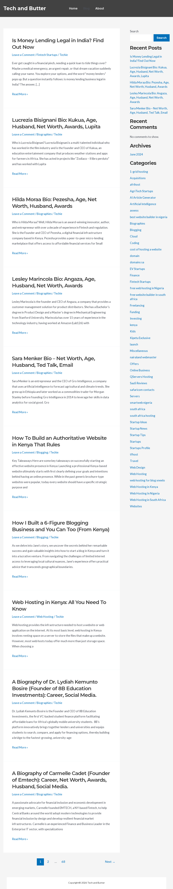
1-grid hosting (139, 171)
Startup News (138, 428)
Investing (136, 318)
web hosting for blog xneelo (147, 480)
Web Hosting (45, 616)
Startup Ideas (138, 422)
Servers (135, 396)
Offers (134, 364)
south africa (137, 409)
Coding (134, 243)
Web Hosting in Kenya (144, 487)
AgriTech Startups (141, 191)
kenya (133, 325)
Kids (133, 331)
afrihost (135, 184)
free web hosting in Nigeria (147, 288)
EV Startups (137, 269)
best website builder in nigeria (148, 217)
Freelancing (137, 305)
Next (110, 861)
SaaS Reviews (138, 383)
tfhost (134, 454)
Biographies (44, 134)
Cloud (134, 236)
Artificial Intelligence (143, 204)
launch (134, 344)
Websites (136, 506)
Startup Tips (138, 435)
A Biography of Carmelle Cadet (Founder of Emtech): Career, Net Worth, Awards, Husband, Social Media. (61, 780)
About (99, 8)
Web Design (137, 467)
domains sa (137, 262)
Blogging (42, 452)
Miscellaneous (139, 351)
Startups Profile (140, 448)
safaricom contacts (142, 389)
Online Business (140, 370)
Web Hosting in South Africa (148, 500)
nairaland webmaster (143, 357)
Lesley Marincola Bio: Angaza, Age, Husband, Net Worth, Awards (148, 97)
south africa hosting (142, 415)
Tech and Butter (24, 8)
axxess (134, 210)
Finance (135, 275)
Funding (135, 312)
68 (63, 861)
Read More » (20, 94)
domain (134, 256)
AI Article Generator (143, 197)
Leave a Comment (23, 55)
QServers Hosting (141, 376)
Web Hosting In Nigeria (144, 493)
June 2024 (136, 154)
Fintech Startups (47, 55)
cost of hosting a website (146, 249)
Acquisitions (138, 178)
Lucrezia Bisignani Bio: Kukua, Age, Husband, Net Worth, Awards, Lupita (148, 72)
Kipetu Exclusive (140, 338)
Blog (86, 8)
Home (73, 8)
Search (134, 31)
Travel (134, 461)
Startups (135, 441)
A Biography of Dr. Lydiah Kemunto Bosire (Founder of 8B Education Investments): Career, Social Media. (54, 688)
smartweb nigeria (141, 402)
